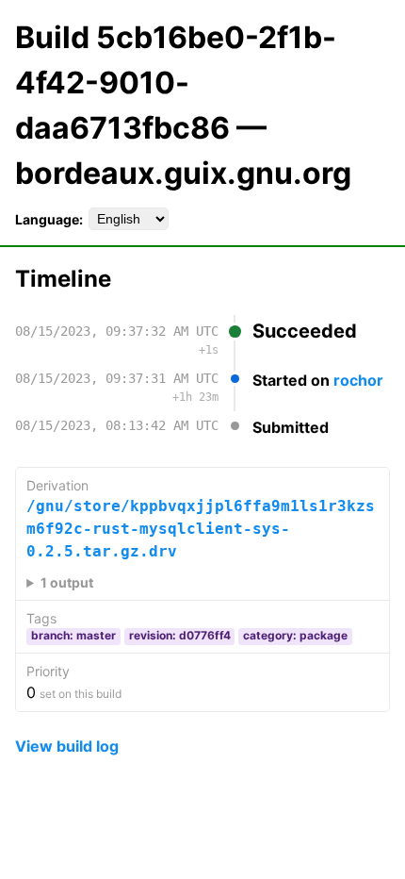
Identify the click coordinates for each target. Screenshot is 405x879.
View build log (67, 746)
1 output (66, 582)
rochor (358, 380)
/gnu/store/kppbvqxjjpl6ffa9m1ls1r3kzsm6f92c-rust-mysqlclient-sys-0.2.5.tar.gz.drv (200, 528)
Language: (49, 219)
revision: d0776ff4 (180, 635)
